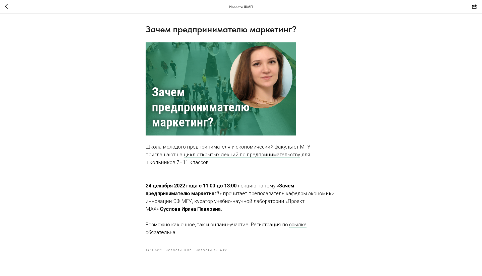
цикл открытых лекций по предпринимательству (242, 155)
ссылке (298, 225)
